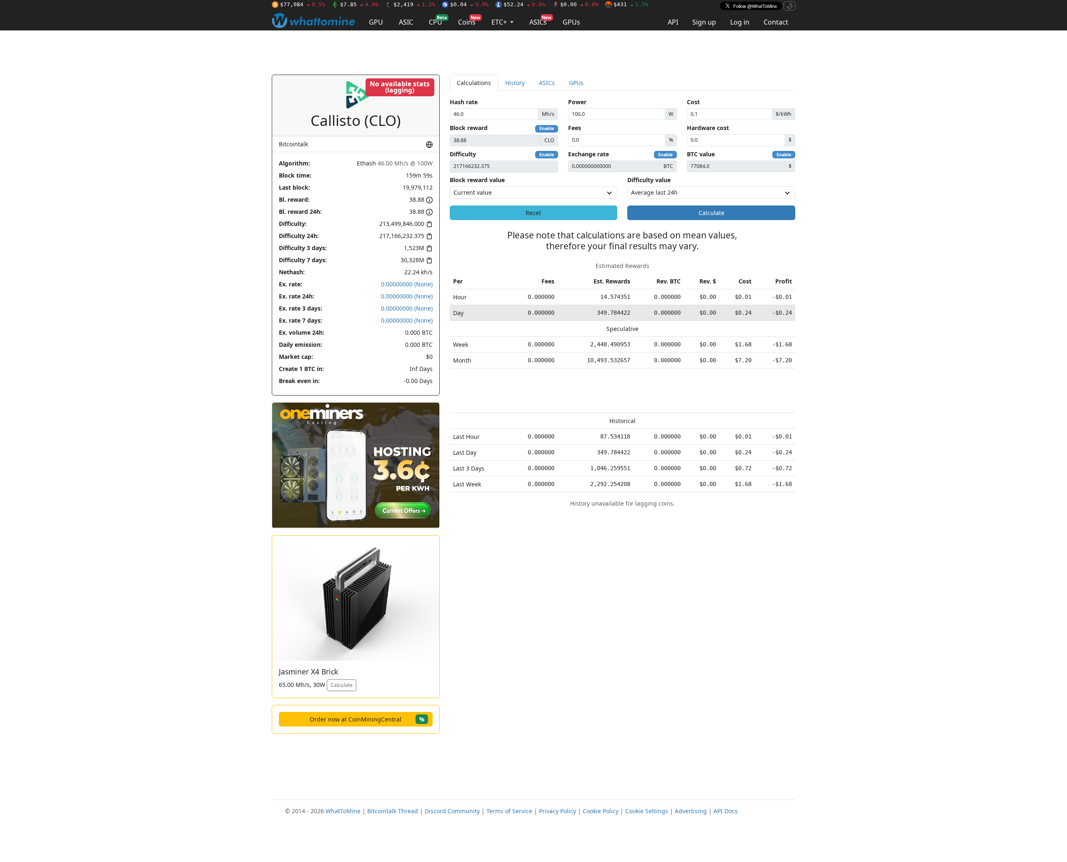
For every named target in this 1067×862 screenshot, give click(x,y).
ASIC (406, 22)
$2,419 (414, 4)
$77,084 (302, 4)
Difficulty (463, 154)
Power (577, 102)
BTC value (701, 154)
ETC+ (499, 22)
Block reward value (477, 180)
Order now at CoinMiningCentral (367, 719)
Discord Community (452, 811)
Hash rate (464, 102)
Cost (693, 102)
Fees (574, 128)
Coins (469, 21)
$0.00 (579, 4)
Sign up (704, 22)
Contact (776, 22)
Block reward (469, 128)
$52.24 (524, 4)
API (673, 22)
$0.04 (469, 4)
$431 (631, 4)
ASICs (540, 21)
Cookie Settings (646, 811)
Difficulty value (649, 180)
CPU (438, 21)
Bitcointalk (293, 144)
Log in (739, 22)
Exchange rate (588, 154)
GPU (376, 22)
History (515, 83)
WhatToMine (343, 811)
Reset (533, 213)
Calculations (474, 83)
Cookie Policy (601, 811)
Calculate (342, 685)
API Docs (726, 811)
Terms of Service (509, 811)
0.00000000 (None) (407, 284)
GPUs (571, 22)
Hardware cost (708, 128)
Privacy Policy (557, 811)
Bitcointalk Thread (392, 811)
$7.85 (359, 4)
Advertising (691, 811)
